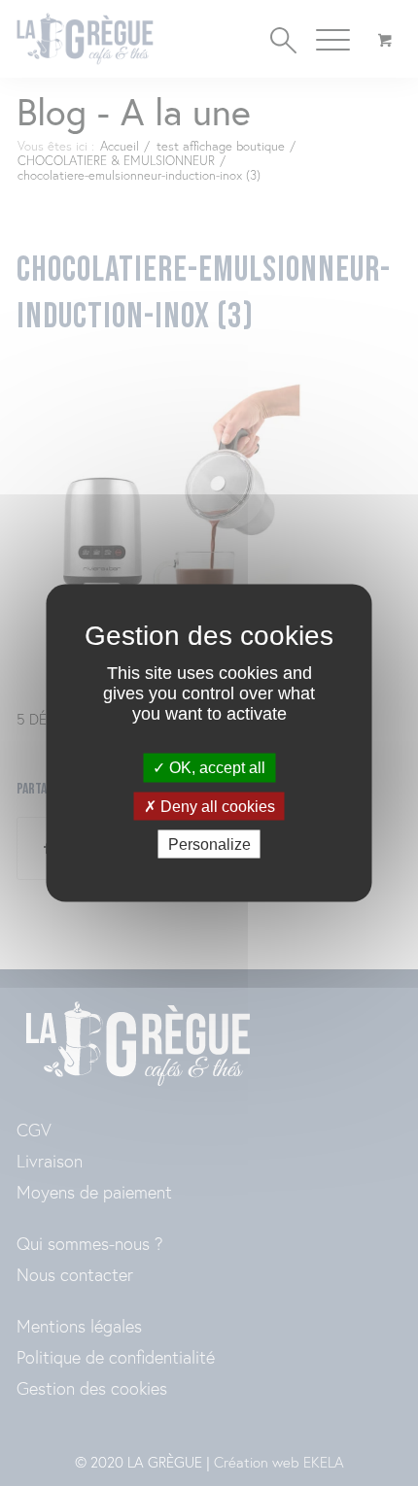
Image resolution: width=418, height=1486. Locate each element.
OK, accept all (215, 768)
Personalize (209, 843)
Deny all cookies (216, 805)
